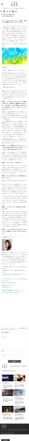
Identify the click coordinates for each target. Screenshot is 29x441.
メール (3, 355)
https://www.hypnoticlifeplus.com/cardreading (11, 292)
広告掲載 (17, 429)
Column (3, 14)
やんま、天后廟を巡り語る (19, 415)
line (22, 382)
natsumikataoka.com (6, 287)
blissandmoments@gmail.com (11, 282)
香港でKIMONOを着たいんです (7, 415)
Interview (18, 382)
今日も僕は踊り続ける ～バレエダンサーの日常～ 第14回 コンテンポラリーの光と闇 (19, 402)
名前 (2, 350)
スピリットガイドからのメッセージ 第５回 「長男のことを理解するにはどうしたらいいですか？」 (14, 21)
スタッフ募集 (21, 429)
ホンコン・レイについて (5, 429)
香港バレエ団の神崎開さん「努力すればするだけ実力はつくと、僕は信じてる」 (19, 386)
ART (4, 382)
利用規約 (10, 429)
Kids (7, 14)
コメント (3, 336)
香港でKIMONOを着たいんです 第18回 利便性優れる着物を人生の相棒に (7, 418)
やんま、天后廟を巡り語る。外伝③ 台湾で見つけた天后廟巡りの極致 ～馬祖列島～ (19, 418)
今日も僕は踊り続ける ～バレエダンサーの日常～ (19, 399)
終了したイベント (6, 383)
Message (10, 14)
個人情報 (14, 429)
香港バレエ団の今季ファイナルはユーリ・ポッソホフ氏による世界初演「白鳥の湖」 (7, 386)
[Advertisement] (14, 311)
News (14, 14)
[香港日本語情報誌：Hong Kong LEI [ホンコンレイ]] (4, 428)
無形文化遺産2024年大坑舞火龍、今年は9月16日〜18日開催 (7, 400)
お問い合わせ (26, 429)
